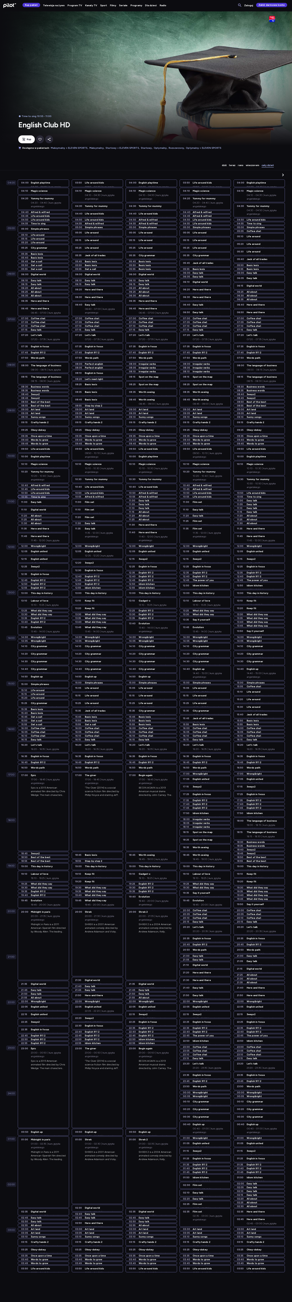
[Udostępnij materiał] (49, 139)
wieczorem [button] (252, 165)
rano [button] (240, 165)
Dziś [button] (224, 165)
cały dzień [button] (268, 165)
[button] (283, 174)
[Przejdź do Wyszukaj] (240, 5)
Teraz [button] (232, 165)
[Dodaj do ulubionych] (40, 139)
